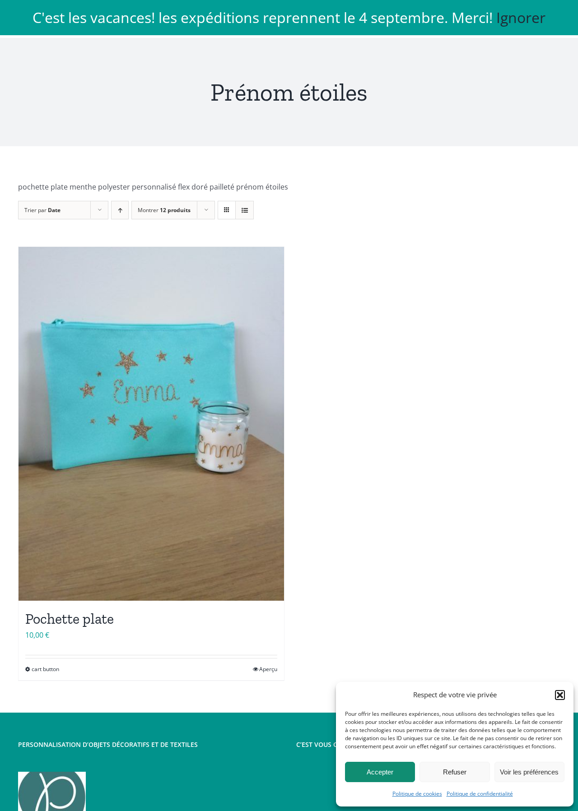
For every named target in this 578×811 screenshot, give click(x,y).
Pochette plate (69, 618)
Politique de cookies (417, 793)
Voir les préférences (529, 772)
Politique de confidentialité (480, 793)
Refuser (454, 772)
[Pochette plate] (151, 424)
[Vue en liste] (244, 210)
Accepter (380, 772)
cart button (45, 669)
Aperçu (268, 669)
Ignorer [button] (520, 17)
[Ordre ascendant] (120, 210)
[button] (559, 695)
